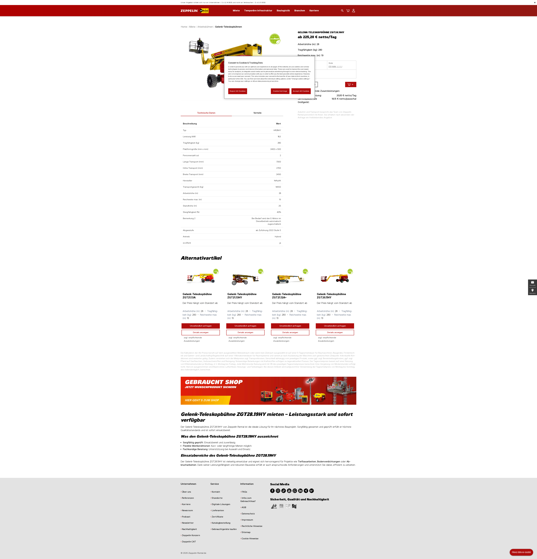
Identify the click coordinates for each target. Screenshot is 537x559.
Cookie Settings (280, 91)
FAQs (244, 492)
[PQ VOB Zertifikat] (281, 506)
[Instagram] (278, 490)
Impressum (247, 520)
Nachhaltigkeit (189, 529)
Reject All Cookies (237, 91)
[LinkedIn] (300, 490)
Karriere (314, 10)
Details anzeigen (201, 332)
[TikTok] (283, 490)
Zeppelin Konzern (191, 535)
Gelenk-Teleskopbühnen (228, 26)
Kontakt (216, 492)
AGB (244, 507)
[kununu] (311, 490)
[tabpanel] (200, 305)
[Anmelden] (353, 10)
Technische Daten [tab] (206, 113)
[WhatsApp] (295, 490)
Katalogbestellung (221, 523)
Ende (331, 63)
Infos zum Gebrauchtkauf (247, 499)
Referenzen (188, 498)
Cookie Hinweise (250, 538)
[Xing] (306, 490)
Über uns (186, 492)
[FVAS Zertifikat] (294, 506)
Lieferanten (218, 510)
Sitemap (246, 532)
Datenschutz (248, 513)
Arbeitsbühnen (205, 26)
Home (184, 26)
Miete (192, 26)
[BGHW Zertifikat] (287, 506)
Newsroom (187, 510)
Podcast (186, 516)
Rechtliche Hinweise (252, 526)
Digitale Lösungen (221, 504)
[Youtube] (289, 490)
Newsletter (188, 523)
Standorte (217, 498)
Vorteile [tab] (258, 113)
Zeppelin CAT (189, 541)
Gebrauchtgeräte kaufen (224, 529)
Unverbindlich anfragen (201, 326)
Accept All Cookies (301, 91)
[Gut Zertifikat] (274, 506)
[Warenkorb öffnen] (348, 10)
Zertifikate (217, 516)
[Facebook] (272, 490)
